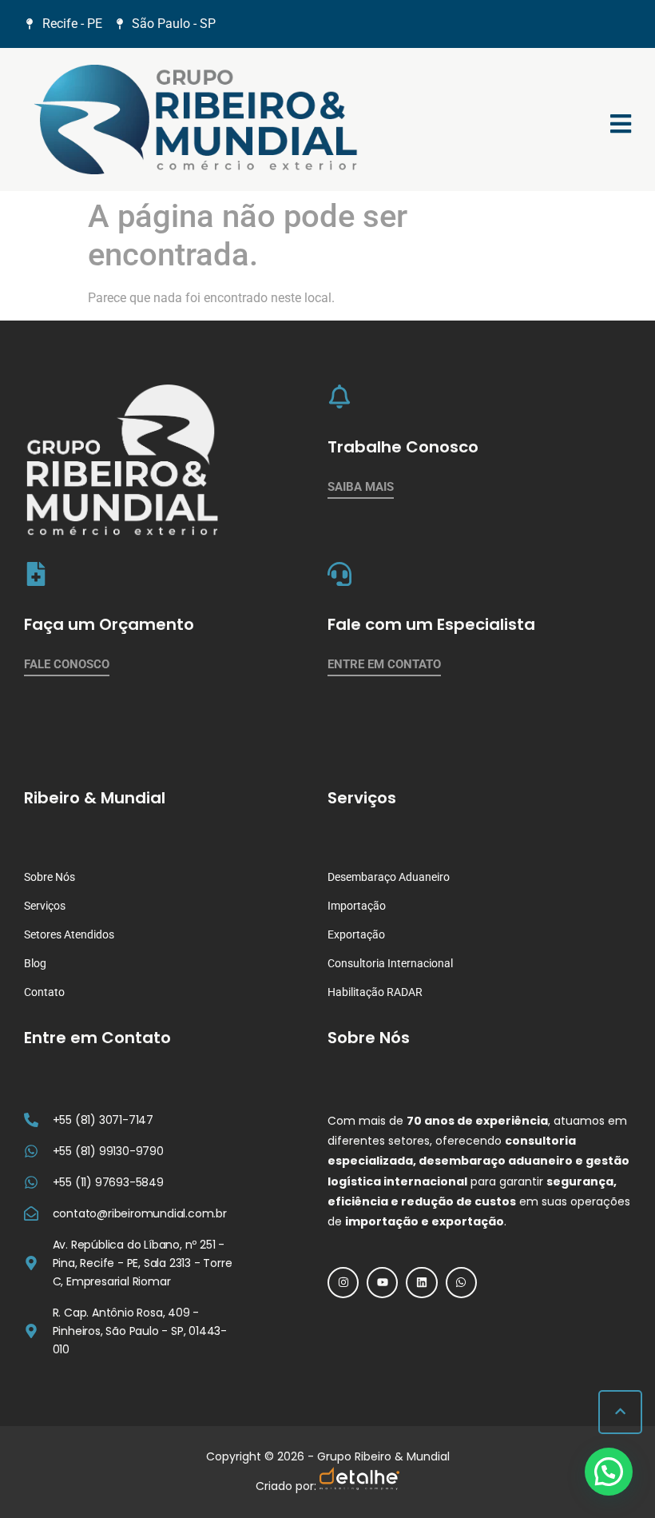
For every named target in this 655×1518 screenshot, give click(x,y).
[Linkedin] (421, 1282)
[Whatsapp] (461, 1282)
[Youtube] (382, 1282)
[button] (609, 1472)
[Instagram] (343, 1282)
